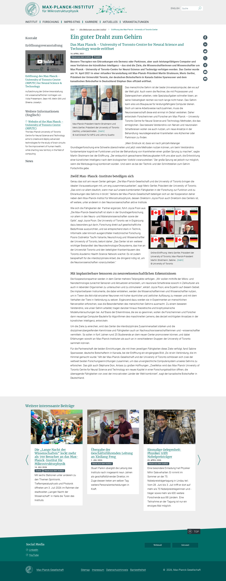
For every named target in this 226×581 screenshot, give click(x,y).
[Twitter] (205, 58)
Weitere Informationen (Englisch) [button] (42, 113)
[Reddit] (205, 51)
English (175, 8)
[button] (120, 118)
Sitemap (85, 569)
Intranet (185, 545)
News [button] (29, 161)
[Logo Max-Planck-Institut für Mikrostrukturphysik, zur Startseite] (83, 9)
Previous (27, 460)
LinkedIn (33, 549)
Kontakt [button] (31, 38)
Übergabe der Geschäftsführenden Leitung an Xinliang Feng (112, 453)
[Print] (205, 79)
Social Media (35, 544)
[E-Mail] (205, 72)
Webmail (158, 545)
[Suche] (200, 8)
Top (196, 531)
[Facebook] (205, 37)
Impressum (98, 569)
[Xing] (205, 65)
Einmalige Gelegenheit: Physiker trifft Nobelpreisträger (164, 453)
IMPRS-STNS (72, 22)
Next (199, 460)
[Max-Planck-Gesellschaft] (31, 569)
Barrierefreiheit (138, 569)
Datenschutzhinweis (117, 569)
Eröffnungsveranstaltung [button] (44, 45)
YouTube (34, 555)
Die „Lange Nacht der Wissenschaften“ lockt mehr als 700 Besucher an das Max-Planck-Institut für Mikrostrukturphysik (56, 457)
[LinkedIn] (205, 44)
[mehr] (101, 131)
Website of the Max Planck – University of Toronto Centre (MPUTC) (44, 125)
